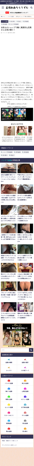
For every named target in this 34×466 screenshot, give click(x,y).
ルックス (9, 370)
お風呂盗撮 (25, 391)
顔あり (19, 21)
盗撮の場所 (25, 362)
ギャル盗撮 (25, 415)
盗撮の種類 (9, 362)
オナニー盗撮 (25, 399)
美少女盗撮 (25, 383)
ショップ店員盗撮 (14, 24)
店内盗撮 (26, 21)
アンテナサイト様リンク (9, 445)
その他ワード (25, 370)
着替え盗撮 (9, 399)
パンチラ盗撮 (5, 21)
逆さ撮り (13, 21)
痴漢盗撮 (9, 423)
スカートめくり (9, 415)
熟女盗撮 (9, 431)
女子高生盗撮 (25, 407)
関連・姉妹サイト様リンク (10, 440)
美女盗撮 (5, 24)
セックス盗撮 (9, 407)
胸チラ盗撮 (9, 391)
